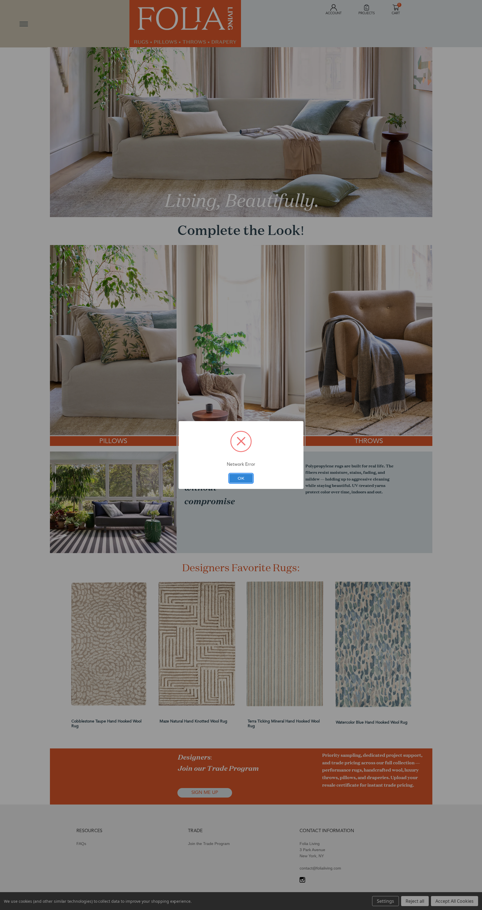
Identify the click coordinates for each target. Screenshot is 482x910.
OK (241, 478)
